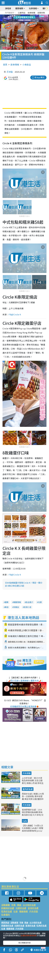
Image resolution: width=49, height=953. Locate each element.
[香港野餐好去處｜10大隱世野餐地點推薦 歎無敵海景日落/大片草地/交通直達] (11, 813)
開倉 (19, 904)
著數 (7, 602)
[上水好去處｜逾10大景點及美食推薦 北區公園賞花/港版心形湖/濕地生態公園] (11, 782)
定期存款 (41, 12)
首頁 (5, 64)
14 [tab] (24, 21)
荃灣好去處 (33, 908)
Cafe (25, 820)
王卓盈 (10, 71)
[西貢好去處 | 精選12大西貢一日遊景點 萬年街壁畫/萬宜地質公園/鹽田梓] (11, 798)
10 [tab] (26, 18)
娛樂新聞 (31, 12)
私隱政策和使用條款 (29, 935)
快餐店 (16, 607)
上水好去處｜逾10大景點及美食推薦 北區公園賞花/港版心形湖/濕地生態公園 (32, 781)
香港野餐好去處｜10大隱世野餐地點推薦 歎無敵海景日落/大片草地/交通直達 (32, 813)
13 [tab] (21, 21)
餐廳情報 (17, 602)
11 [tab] (29, 18)
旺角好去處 (6, 911)
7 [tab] (19, 18)
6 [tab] (31, 15)
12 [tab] (31, 18)
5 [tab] (29, 15)
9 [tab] (24, 18)
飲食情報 (15, 64)
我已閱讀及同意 (24, 942)
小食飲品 (26, 64)
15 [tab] (26, 21)
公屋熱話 (21, 12)
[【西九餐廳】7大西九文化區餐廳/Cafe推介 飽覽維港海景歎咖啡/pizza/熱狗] (11, 829)
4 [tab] (26, 15)
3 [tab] (24, 15)
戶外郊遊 (27, 773)
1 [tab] (19, 15)
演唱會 (8, 8)
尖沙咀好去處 (29, 904)
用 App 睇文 (39, 77)
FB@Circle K (15, 314)
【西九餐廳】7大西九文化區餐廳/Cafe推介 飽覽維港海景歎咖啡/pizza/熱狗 (32, 829)
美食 (7, 607)
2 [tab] (21, 15)
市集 (13, 904)
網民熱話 (5, 922)
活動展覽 (5, 904)
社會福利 (5, 914)
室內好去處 (28, 789)
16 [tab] (29, 21)
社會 (15, 911)
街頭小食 (27, 607)
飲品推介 (29, 602)
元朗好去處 (21, 908)
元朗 (40, 602)
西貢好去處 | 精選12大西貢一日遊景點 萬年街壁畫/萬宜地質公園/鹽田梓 (33, 796)
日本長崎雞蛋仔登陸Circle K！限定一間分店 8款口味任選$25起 (23, 584)
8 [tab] (21, 18)
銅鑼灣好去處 (7, 908)
